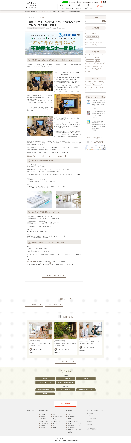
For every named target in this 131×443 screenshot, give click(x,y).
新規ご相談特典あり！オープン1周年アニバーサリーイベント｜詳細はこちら (45, 156)
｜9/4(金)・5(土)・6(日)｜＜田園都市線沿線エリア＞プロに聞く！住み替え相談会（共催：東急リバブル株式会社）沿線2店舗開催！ (98, 125)
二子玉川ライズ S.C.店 (91, 33)
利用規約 (89, 424)
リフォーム (89, 57)
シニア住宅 (99, 54)
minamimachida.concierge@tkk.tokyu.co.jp (38, 263)
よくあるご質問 (87, 2)
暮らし (88, 68)
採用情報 (96, 2)
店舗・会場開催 (90, 90)
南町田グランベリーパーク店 (93, 36)
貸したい (88, 71)
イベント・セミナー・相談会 (88, 8)
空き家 (99, 68)
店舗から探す (79, 8)
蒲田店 (88, 44)
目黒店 (101, 42)
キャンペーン (89, 87)
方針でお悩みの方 (97, 66)
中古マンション (90, 60)
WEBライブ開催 (98, 87)
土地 (94, 63)
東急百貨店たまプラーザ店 (92, 39)
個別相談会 (98, 90)
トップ (27, 11)
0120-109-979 (30, 261)
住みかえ (88, 84)
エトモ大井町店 (90, 30)
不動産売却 (96, 57)
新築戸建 (88, 66)
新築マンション (100, 63)
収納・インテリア (97, 84)
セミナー (31, 17)
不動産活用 (100, 81)
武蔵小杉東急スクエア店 (92, 42)
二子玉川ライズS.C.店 (45, 382)
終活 (95, 81)
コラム (79, 2)
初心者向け (89, 81)
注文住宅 (94, 68)
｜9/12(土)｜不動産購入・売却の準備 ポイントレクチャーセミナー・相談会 (98, 113)
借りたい (88, 63)
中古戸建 (98, 60)
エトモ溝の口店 (99, 30)
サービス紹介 (61, 8)
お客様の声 (73, 2)
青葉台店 (94, 44)
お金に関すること (90, 54)
